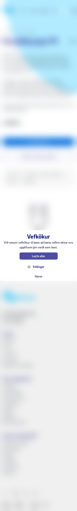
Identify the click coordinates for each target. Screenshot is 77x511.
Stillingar (38, 267)
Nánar (38, 276)
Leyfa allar (38, 256)
